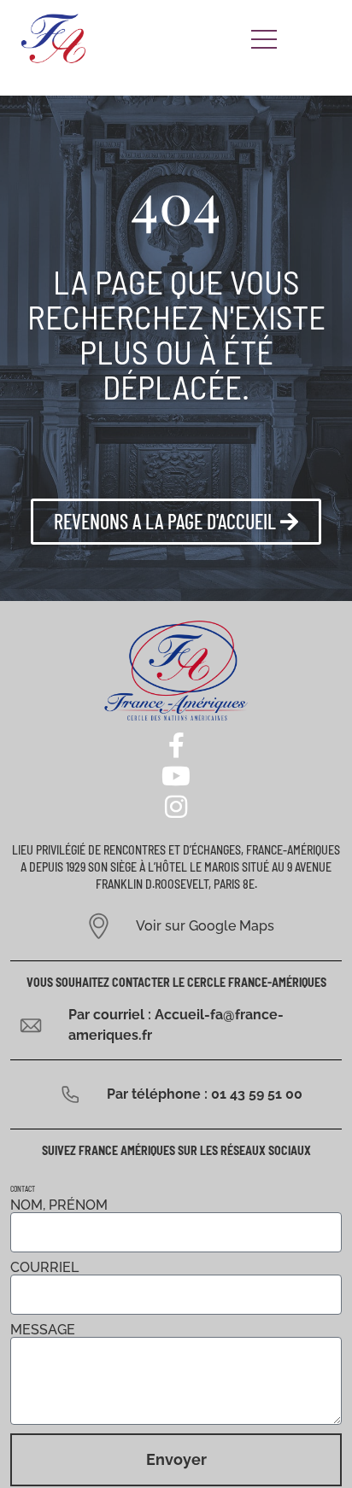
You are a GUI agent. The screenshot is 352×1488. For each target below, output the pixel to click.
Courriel (44, 1268)
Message (42, 1330)
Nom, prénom (59, 1205)
